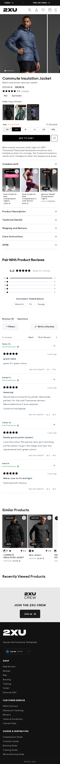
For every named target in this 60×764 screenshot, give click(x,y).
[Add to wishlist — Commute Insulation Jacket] (54, 138)
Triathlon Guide (11, 741)
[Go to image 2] (6, 70)
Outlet (6, 688)
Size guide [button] (52, 124)
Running (7, 679)
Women (6, 671)
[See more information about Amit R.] (54, 465)
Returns (7, 714)
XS (9, 129)
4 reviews (25, 91)
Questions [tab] (22, 319)
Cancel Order (9, 723)
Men (5, 675)
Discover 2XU (9, 692)
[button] (55, 10)
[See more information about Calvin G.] (54, 424)
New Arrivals (9, 666)
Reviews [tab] (8, 319)
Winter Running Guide (13, 754)
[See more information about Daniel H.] (54, 379)
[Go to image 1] (5, 70)
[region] (30, 43)
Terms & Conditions (13, 719)
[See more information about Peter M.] (54, 346)
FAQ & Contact (10, 706)
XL (44, 129)
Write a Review (47, 327)
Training (7, 684)
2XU (34, 761)
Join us (28, 613)
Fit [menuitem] (30, 304)
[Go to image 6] (13, 70)
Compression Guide (13, 737)
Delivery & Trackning (13, 710)
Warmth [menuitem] (19, 304)
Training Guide (10, 750)
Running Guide (10, 745)
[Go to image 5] (11, 70)
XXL (53, 129)
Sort (31, 337)
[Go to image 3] (8, 70)
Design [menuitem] (41, 304)
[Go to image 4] (9, 70)
